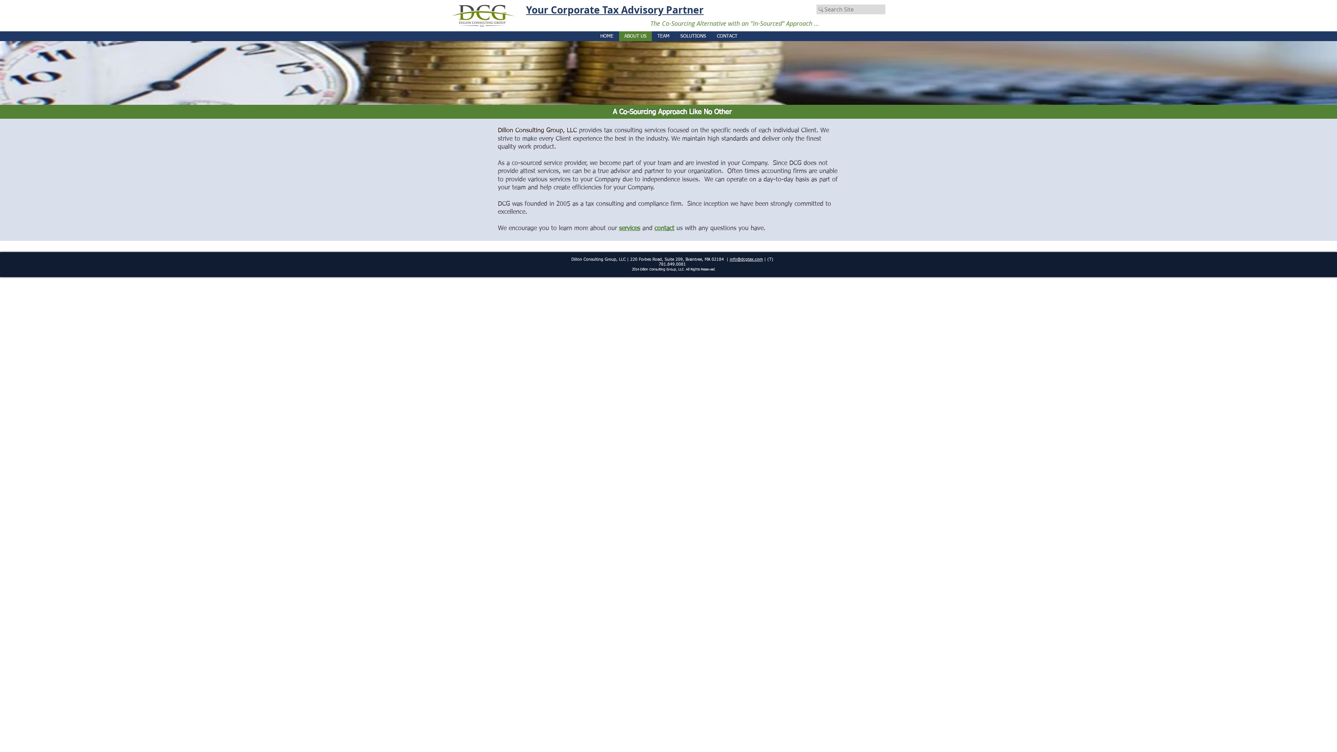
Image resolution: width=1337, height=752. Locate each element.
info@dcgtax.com (746, 260)
